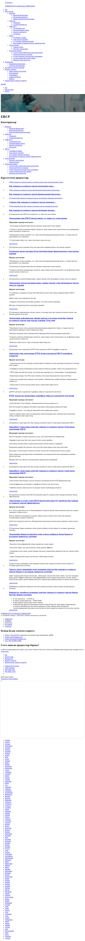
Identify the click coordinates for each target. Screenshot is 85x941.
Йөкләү (11, 79)
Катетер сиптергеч (19, 32)
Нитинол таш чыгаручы (21, 60)
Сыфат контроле (15, 77)
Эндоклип (17, 34)
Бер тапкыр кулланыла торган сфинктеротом (29, 43)
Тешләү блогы (18, 47)
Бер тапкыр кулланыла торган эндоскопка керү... (32, 186)
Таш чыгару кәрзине (20, 39)
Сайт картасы (10, 668)
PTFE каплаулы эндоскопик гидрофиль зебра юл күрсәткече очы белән (41, 396)
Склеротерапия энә (20, 24)
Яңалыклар (9, 62)
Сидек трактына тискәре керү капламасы (27, 56)
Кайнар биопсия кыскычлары (23, 19)
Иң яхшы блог (10, 670)
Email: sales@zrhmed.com (13, 637)
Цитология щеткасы (20, 17)
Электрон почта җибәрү (9, 679)
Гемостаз (12, 21)
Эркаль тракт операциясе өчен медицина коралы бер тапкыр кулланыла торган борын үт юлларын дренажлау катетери (42, 570)
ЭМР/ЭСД (12, 26)
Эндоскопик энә (19, 28)
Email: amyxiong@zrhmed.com (15, 639)
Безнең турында (10, 69)
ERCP (11, 36)
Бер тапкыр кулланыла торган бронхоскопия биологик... (35, 194)
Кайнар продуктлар (12, 666)
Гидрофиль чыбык (19, 38)
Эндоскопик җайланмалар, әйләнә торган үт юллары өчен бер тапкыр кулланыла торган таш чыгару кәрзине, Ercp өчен (41, 319)
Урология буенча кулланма (22, 54)
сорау (11, 244)
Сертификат (13, 75)
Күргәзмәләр (13, 73)
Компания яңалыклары (17, 64)
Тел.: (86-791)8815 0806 (13, 641)
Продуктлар (9, 11)
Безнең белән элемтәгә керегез (16, 80)
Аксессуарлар (14, 45)
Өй (6, 9)
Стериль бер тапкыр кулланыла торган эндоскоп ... (32, 202)
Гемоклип (16, 23)
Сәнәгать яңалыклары (17, 66)
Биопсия (12, 13)
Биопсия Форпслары (20, 15)
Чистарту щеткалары (20, 49)
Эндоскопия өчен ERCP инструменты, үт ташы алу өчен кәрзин (38, 218)
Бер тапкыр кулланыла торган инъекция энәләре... (32, 210)
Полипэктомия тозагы (21, 30)
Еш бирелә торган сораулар (14, 67)
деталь (15, 244)
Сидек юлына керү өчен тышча (24, 58)
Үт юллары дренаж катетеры (23, 41)
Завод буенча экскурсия (17, 71)
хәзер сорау (5, 651)
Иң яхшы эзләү (10, 671)
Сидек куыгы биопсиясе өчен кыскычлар (28, 52)
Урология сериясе (15, 51)
